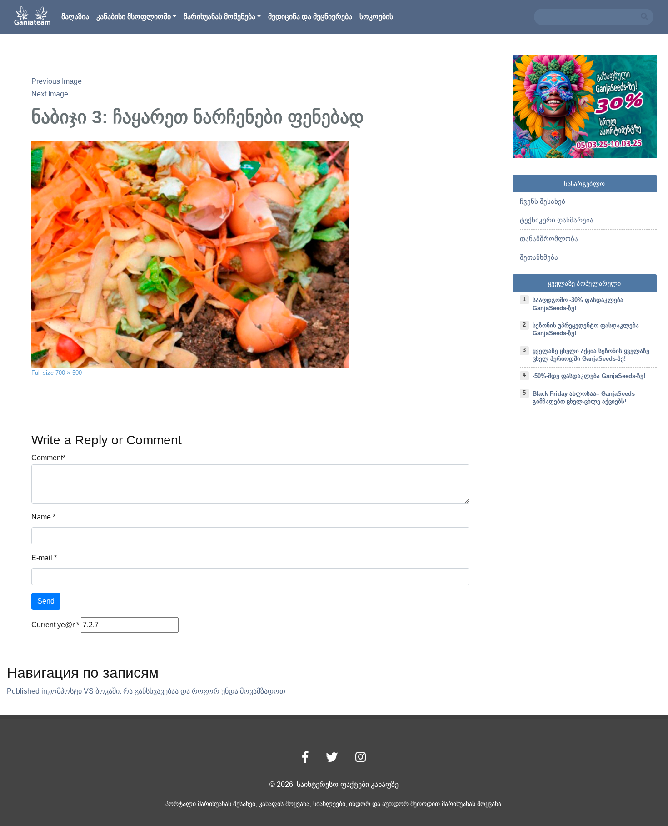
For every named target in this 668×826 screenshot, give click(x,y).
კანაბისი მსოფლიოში (133, 16)
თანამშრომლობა (549, 238)
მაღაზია (75, 16)
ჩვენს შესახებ (542, 201)
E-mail (41, 558)
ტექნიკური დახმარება (556, 220)
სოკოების (376, 16)
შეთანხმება (539, 257)
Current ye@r (55, 625)
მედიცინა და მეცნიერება (310, 16)
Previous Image (56, 81)
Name (41, 517)
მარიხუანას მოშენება (219, 16)
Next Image (49, 94)
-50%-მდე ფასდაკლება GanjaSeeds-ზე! (589, 376)
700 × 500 (68, 372)
